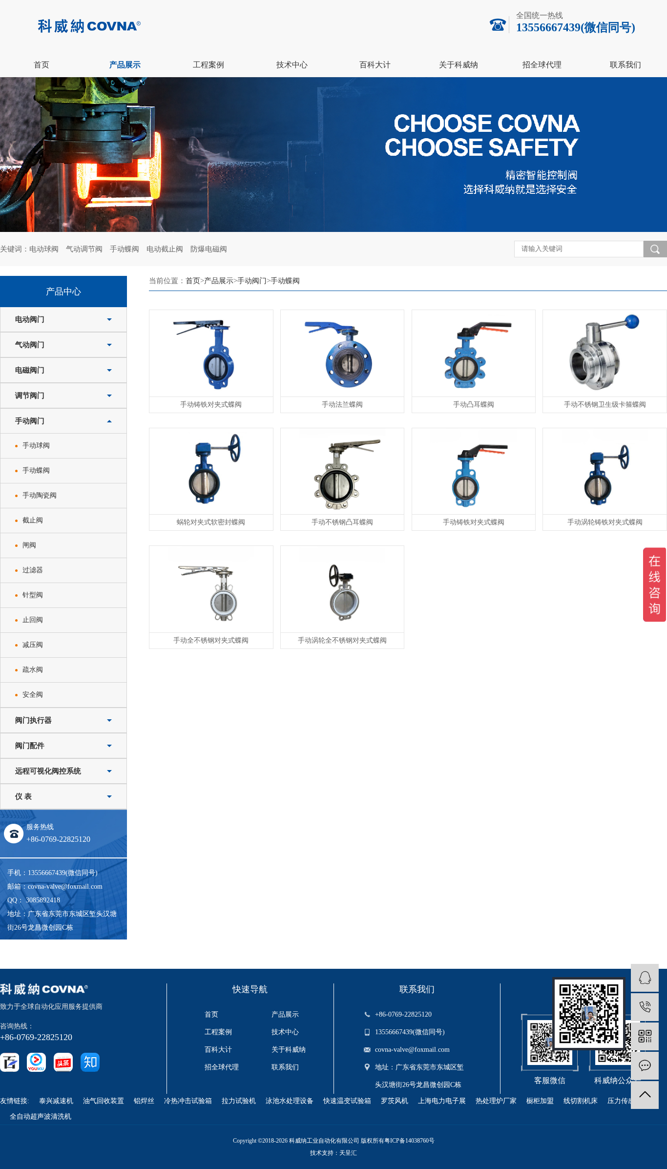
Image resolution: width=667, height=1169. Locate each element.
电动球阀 (44, 249)
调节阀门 (29, 395)
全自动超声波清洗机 (40, 1116)
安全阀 (32, 694)
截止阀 (32, 520)
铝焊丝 (144, 1101)
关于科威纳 (458, 65)
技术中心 (292, 65)
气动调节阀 (84, 249)
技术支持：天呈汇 (333, 1152)
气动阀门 (29, 345)
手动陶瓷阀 (39, 495)
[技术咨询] (645, 978)
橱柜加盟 (540, 1101)
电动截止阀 (164, 249)
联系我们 (625, 65)
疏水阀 (32, 669)
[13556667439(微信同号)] (645, 1007)
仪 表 (23, 796)
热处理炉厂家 (496, 1101)
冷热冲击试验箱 (188, 1101)
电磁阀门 (29, 370)
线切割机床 (580, 1101)
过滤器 (32, 570)
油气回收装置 (103, 1101)
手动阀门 (29, 421)
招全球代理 (542, 65)
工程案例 (208, 65)
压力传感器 (624, 1101)
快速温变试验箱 (347, 1101)
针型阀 (32, 595)
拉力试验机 (239, 1101)
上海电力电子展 (442, 1101)
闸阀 (29, 545)
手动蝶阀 (124, 249)
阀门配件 (29, 746)
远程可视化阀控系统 (48, 771)
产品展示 (125, 65)
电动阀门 (29, 319)
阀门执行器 (33, 720)
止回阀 (32, 620)
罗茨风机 (394, 1101)
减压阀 (32, 644)
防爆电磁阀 (208, 249)
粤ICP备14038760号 (409, 1140)
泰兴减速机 (56, 1101)
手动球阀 (36, 445)
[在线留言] (645, 1066)
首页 (41, 65)
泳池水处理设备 (289, 1101)
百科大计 (375, 65)
